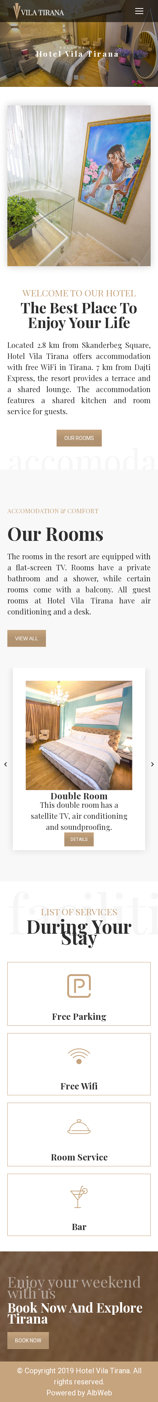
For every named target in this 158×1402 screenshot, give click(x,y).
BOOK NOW (28, 1340)
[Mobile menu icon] (139, 11)
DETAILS (79, 839)
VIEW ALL (26, 638)
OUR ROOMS (79, 438)
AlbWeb (99, 1392)
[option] (79, 759)
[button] (5, 764)
